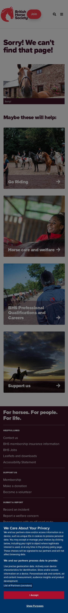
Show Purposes (35, 606)
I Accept (33, 595)
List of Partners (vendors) (18, 585)
